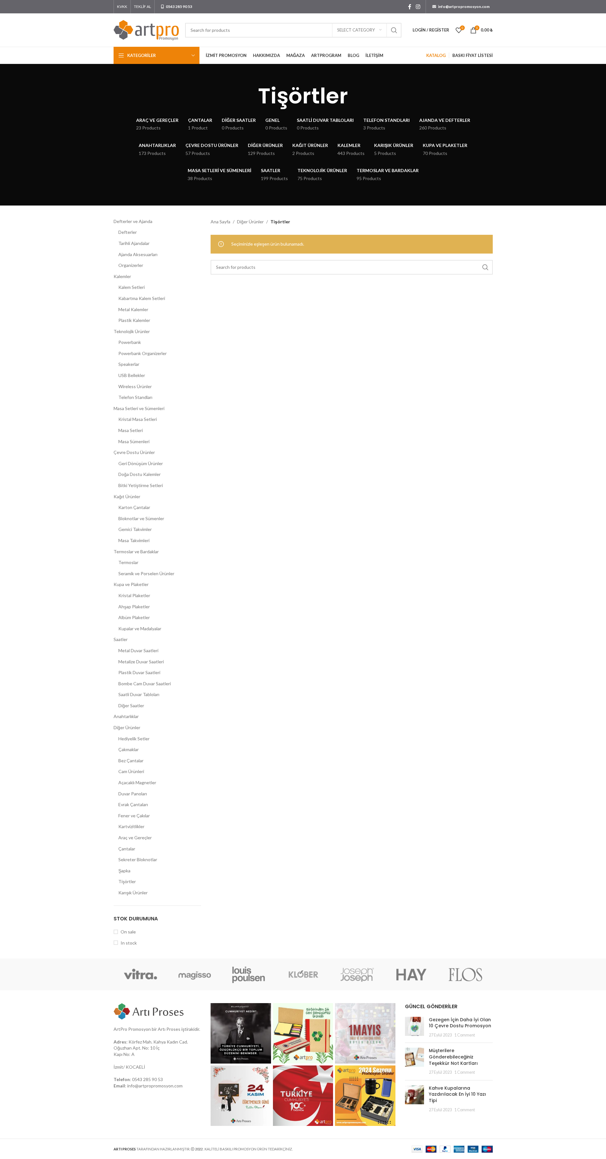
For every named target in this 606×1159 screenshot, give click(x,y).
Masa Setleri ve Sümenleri (139, 408)
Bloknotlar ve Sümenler (141, 518)
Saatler (121, 639)
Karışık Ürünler (133, 892)
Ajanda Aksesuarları (137, 254)
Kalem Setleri (131, 287)
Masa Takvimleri (134, 540)
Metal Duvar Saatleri (138, 650)
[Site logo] (146, 29)
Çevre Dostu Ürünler (134, 452)
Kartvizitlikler (131, 826)
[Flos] (465, 974)
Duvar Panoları (132, 793)
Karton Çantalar (134, 507)
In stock (129, 943)
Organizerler (130, 265)
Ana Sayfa (220, 221)
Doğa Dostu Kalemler (139, 474)
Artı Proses (169, 1029)
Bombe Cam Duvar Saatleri (144, 683)
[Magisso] (195, 974)
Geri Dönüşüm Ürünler (140, 463)
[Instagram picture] (241, 1033)
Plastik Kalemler (134, 320)
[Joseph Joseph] (357, 974)
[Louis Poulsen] (249, 974)
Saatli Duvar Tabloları (138, 694)
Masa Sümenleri (134, 441)
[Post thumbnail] (414, 1027)
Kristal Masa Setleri (137, 419)
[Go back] (250, 96)
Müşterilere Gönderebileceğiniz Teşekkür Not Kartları (453, 1056)
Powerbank (129, 342)
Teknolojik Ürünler (132, 331)
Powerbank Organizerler (142, 353)
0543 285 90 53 (147, 1079)
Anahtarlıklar (126, 716)
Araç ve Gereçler (135, 837)
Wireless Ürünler (135, 386)
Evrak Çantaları (133, 804)
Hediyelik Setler (134, 738)
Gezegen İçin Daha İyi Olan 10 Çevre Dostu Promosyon (460, 1022)
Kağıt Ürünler (127, 496)
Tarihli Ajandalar (134, 243)
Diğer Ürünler (127, 727)
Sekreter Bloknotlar (137, 859)
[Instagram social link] (418, 6)
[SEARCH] (394, 30)
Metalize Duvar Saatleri (141, 661)
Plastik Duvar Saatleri (139, 672)
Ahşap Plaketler (134, 606)
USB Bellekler (131, 375)
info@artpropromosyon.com (155, 1085)
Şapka (124, 870)
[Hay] (411, 974)
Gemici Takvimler (135, 529)
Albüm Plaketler (134, 617)
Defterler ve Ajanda (133, 221)
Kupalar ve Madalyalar (139, 628)
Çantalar (126, 848)
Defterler (127, 232)
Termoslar (128, 562)
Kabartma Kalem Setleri (141, 298)
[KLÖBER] (303, 974)
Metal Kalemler (133, 309)
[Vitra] (141, 974)
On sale (128, 931)
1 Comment (464, 1035)
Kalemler (122, 276)
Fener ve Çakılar (134, 815)
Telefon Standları (135, 397)
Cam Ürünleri (131, 771)
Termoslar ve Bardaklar (136, 551)
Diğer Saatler (131, 705)
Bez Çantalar (130, 760)
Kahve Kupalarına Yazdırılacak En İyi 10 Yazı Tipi (457, 1094)
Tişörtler (127, 881)
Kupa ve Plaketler (131, 584)
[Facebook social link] (410, 6)
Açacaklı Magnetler (137, 782)
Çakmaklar (128, 749)
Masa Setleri (130, 430)
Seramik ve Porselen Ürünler (146, 573)
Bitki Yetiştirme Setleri (140, 485)
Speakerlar (128, 364)
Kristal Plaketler (134, 595)
